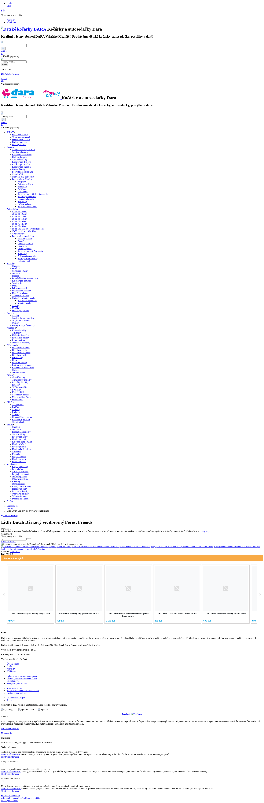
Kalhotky (16, 412)
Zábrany (15, 305)
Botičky (15, 407)
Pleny (14, 360)
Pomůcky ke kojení (20, 474)
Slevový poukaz (19, 144)
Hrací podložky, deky (21, 449)
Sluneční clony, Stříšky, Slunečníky (33, 194)
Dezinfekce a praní (20, 499)
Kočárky (10, 147)
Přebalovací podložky (21, 352)
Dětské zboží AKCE (21, 139)
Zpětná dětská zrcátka (27, 256)
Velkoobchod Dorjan (16, 698)
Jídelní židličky (18, 377)
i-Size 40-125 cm (19, 216)
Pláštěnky (22, 189)
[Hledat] (3, 48)
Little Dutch (15, 551)
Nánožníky (22, 186)
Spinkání (10, 263)
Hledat (4, 65)
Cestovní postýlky (20, 271)
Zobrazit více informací (11, 754)
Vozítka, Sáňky (18, 434)
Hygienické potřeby (20, 338)
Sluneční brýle (18, 422)
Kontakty (11, 20)
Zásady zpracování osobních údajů (22, 678)
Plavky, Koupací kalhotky (23, 325)
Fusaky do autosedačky (28, 258)
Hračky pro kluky (20, 439)
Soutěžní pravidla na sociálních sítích (23, 690)
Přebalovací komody (21, 347)
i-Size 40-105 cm (19, 214)
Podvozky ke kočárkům (22, 172)
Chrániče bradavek (20, 471)
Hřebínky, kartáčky (20, 335)
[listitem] (30, 594)
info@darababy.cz (11, 74)
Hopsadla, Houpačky (21, 432)
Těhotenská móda (20, 496)
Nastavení (5, 728)
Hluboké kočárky (19, 157)
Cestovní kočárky (19, 159)
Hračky (10, 424)
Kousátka (16, 454)
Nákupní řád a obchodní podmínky (22, 676)
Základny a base (25, 238)
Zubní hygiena (18, 340)
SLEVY (10, 132)
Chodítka (16, 427)
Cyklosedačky (18, 234)
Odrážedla (16, 429)
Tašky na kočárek (25, 184)
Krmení (10, 375)
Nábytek (16, 266)
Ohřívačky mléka (19, 476)
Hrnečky (16, 385)
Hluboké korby (18, 169)
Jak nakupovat (13, 681)
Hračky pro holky (20, 437)
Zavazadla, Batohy (20, 491)
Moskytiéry (23, 191)
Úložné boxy (17, 357)
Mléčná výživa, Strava (21, 397)
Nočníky (16, 370)
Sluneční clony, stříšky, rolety (30, 251)
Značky (10, 501)
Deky (14, 286)
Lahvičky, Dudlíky (20, 382)
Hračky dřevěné (19, 461)
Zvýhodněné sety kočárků (23, 149)
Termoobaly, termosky (21, 380)
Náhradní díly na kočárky (23, 177)
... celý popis (204, 531)
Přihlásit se (11, 22)
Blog (9, 6)
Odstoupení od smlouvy (17, 693)
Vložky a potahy (25, 248)
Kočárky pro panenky (21, 167)
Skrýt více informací (10, 757)
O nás (9, 3)
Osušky (15, 323)
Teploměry (16, 333)
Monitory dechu (24, 303)
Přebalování (12, 345)
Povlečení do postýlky (21, 290)
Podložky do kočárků (27, 196)
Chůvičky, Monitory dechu (23, 298)
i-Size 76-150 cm (19, 226)
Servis (9, 700)
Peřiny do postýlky (20, 288)
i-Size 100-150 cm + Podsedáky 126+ (28, 229)
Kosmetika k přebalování (23, 367)
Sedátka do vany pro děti (23, 318)
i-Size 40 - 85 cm (19, 211)
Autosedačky (12, 209)
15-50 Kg (24, 231)
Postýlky (16, 268)
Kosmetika (11, 328)
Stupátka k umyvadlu (21, 320)
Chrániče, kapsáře (25, 243)
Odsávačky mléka (20, 479)
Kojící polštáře (18, 392)
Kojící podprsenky (20, 466)
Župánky (16, 414)
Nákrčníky (22, 253)
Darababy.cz (12, 506)
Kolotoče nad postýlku (22, 442)
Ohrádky (16, 273)
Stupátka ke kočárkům (27, 206)
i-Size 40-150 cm (19, 219)
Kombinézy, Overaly (21, 419)
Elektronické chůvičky (27, 300)
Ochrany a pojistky (20, 494)
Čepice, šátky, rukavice (22, 417)
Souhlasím (14, 728)
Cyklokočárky (18, 174)
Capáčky (16, 409)
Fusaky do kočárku (26, 199)
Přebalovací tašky (19, 355)
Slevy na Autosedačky (21, 137)
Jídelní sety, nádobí (20, 395)
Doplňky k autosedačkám (23, 236)
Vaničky (15, 315)
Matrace (15, 276)
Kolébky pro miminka (21, 281)
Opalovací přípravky (21, 343)
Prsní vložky (17, 469)
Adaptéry (22, 182)
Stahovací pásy (18, 484)
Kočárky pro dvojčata (21, 162)
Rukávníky (22, 201)
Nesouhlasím (6, 733)
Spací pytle (17, 283)
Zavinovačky (18, 404)
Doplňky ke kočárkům (22, 179)
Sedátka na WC (19, 372)
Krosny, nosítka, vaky (21, 486)
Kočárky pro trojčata (21, 164)
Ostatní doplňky (24, 261)
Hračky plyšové (19, 447)
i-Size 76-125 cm (19, 224)
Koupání (10, 313)
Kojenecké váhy (19, 330)
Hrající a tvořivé (19, 456)
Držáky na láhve (25, 204)
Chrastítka (16, 451)
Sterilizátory (17, 399)
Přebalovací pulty (19, 350)
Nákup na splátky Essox (17, 683)
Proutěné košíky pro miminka (25, 278)
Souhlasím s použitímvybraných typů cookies (11, 796)
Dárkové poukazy (20, 142)
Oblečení (10, 402)
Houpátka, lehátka (20, 293)
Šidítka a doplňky (19, 387)
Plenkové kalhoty (19, 362)
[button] (4, 594)
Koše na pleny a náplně (22, 365)
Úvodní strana (13, 664)
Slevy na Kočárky (20, 134)
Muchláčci (16, 308)
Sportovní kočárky (20, 152)
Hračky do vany (19, 459)
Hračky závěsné (19, 444)
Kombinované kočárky (22, 154)
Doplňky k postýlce (20, 310)
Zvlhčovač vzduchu (20, 295)
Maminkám (11, 464)
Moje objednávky (14, 688)
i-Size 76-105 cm (19, 221)
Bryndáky (16, 390)
